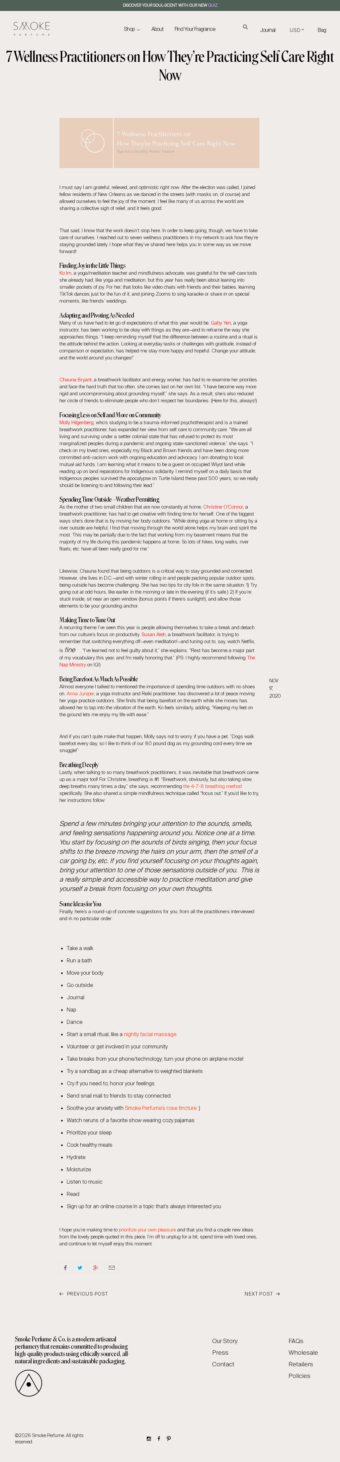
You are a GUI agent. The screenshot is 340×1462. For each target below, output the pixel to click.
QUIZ (212, 5)
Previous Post (87, 1294)
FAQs (296, 1341)
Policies (299, 1376)
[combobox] (296, 30)
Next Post (259, 1294)
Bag (322, 30)
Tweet (80, 1267)
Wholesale (303, 1353)
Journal (267, 30)
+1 (96, 1267)
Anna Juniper (80, 693)
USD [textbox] (295, 30)
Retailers (301, 1364)
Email (111, 1267)
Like (65, 1267)
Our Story (225, 1341)
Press (220, 1353)
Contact (223, 1364)
